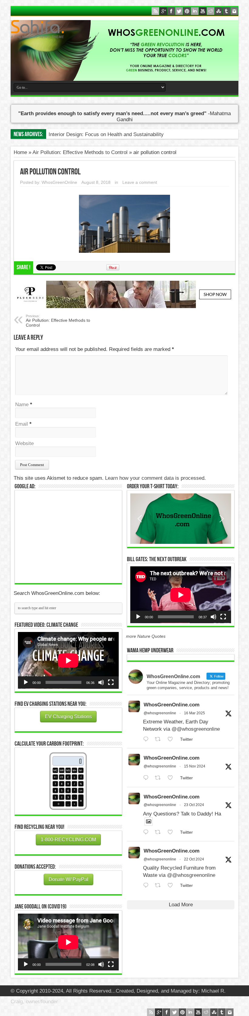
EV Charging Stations (68, 716)
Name (22, 404)
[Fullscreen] (111, 682)
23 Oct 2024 (194, 805)
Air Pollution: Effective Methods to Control (80, 152)
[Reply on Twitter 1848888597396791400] (147, 832)
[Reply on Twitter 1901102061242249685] (147, 739)
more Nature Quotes (145, 636)
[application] (68, 660)
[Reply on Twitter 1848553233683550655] (147, 885)
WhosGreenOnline (59, 182)
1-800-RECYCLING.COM (68, 839)
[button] (180, 518)
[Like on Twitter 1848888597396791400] (172, 832)
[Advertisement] (68, 535)
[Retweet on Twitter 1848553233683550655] (159, 885)
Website (24, 443)
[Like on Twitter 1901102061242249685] (172, 739)
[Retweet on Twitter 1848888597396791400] (159, 832)
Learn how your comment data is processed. (155, 478)
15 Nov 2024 (194, 766)
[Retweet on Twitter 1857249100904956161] (159, 778)
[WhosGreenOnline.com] (124, 29)
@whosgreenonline (160, 713)
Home (20, 152)
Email (21, 424)
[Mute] (101, 682)
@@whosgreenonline (196, 729)
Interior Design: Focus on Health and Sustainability (106, 134)
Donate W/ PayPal (68, 879)
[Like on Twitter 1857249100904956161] (172, 778)
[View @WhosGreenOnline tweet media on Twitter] (149, 821)
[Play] (26, 682)
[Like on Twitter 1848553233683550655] (172, 885)
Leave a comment (139, 182)
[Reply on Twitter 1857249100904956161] (147, 778)
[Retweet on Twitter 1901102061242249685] (159, 739)
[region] (180, 518)
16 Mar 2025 (194, 713)
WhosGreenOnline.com (172, 705)
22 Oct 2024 (194, 859)
